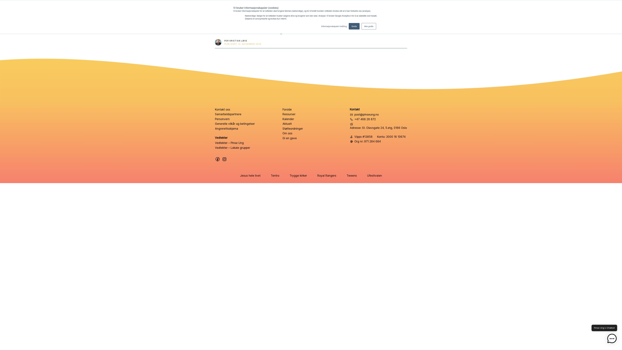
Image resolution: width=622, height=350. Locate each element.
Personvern (222, 119)
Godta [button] (354, 26)
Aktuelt (287, 123)
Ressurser (288, 114)
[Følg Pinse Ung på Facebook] (217, 159)
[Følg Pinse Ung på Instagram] (224, 159)
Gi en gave (289, 138)
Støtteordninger (292, 128)
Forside (287, 109)
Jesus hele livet (250, 175)
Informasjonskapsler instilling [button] (334, 26)
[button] (612, 339)
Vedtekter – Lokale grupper (232, 147)
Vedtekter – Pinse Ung (229, 143)
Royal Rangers (326, 175)
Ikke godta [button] (368, 26)
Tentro (275, 175)
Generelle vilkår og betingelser (235, 123)
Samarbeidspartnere (228, 114)
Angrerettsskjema (226, 128)
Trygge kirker (298, 175)
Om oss (287, 133)
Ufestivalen (374, 175)
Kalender (288, 119)
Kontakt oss (222, 109)
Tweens (352, 175)
